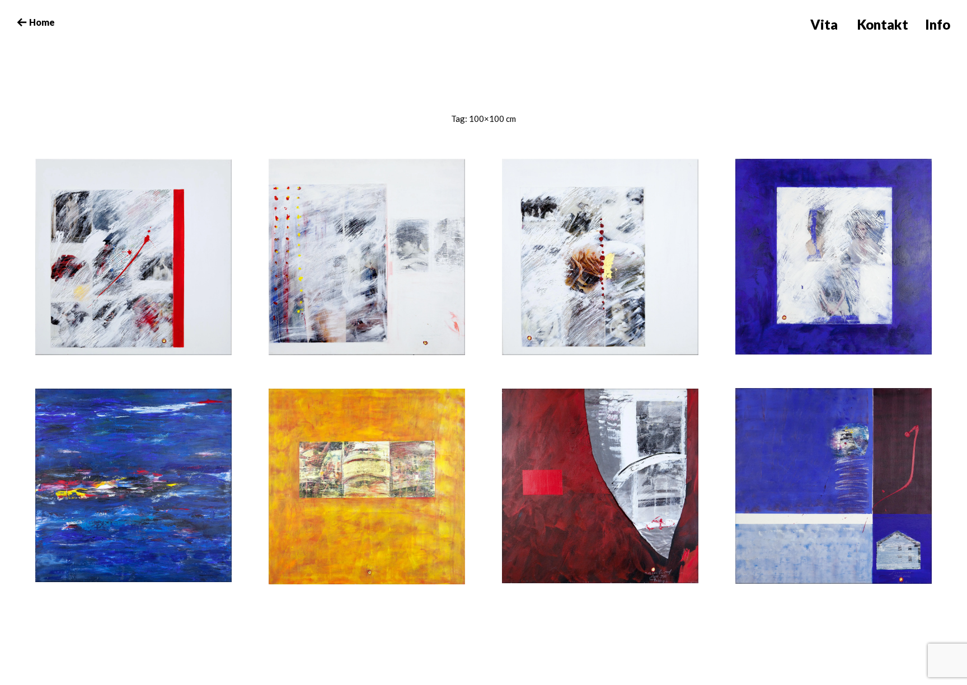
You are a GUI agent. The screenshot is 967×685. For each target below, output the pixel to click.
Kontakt (882, 24)
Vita (824, 24)
